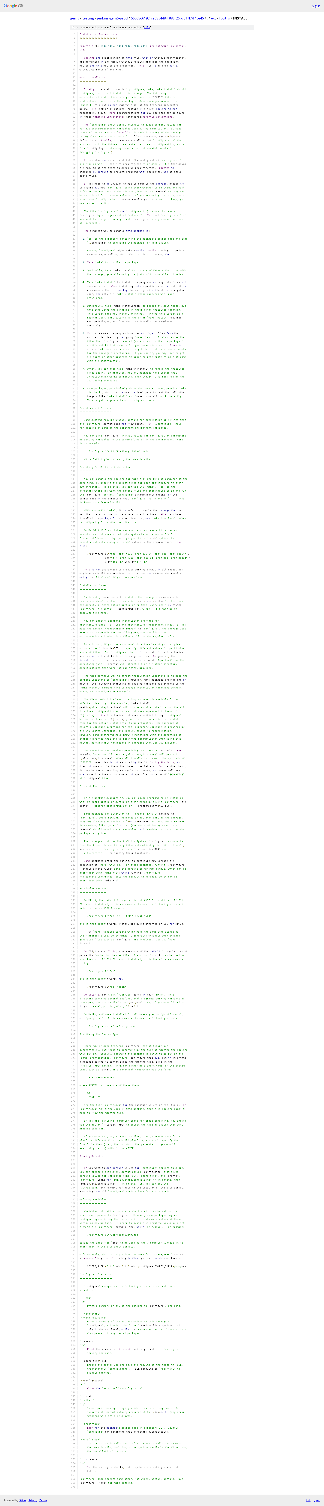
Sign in (316, 6)
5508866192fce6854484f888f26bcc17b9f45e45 (167, 18)
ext (213, 18)
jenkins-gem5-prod (112, 18)
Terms (43, 1500)
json (317, 1500)
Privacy (32, 1500)
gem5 (74, 18)
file (147, 27)
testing (88, 18)
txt (308, 1500)
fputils (224, 18)
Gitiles (22, 1500)
